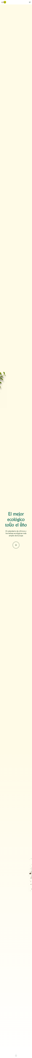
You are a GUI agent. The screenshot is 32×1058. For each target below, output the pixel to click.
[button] (30, 2)
